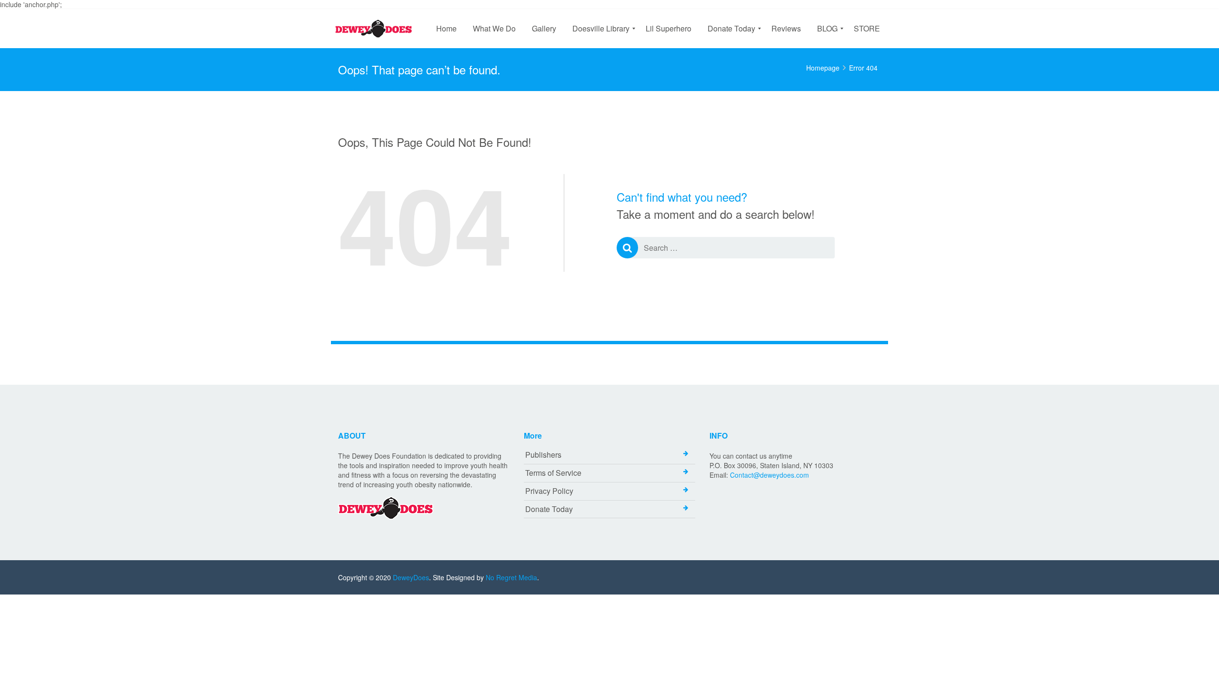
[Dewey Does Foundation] (375, 28)
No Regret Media (511, 577)
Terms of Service (553, 472)
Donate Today (549, 508)
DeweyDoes (411, 577)
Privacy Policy (549, 490)
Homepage (822, 67)
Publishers (543, 454)
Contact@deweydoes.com (769, 475)
